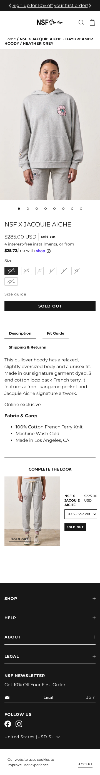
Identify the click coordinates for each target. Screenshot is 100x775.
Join (91, 697)
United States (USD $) (28, 736)
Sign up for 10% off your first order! (50, 5)
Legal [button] (11, 656)
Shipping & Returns (27, 347)
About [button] (12, 637)
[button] (8, 22)
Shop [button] (10, 598)
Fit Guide (55, 333)
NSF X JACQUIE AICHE (72, 500)
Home (10, 39)
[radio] (11, 271)
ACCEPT (85, 764)
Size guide (15, 294)
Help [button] (10, 617)
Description (20, 333)
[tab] (18, 208)
